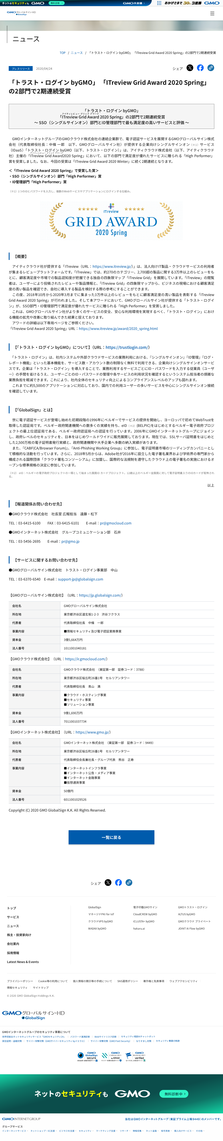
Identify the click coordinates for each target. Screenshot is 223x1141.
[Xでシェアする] (189, 68)
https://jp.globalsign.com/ (100, 595)
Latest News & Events (23, 962)
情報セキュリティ (17, 987)
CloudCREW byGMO (145, 914)
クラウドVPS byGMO (100, 921)
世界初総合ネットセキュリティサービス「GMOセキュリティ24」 (34, 1036)
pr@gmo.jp (70, 541)
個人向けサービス (183, 1130)
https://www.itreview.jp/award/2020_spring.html (118, 328)
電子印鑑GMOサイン (145, 907)
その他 (199, 1130)
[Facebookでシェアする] (200, 68)
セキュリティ (85, 1130)
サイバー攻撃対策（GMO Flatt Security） (111, 1041)
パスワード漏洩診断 (80, 1036)
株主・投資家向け (19, 935)
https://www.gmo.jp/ (92, 732)
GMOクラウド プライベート (194, 921)
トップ (11, 908)
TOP (63, 52)
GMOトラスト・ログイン (193, 907)
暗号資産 (165, 1130)
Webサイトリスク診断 (106, 1036)
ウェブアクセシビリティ (183, 981)
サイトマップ (41, 987)
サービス (13, 917)
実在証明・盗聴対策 (12, 1041)
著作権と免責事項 (153, 981)
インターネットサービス (14, 1130)
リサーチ (124, 1130)
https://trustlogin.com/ (127, 347)
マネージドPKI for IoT (101, 914)
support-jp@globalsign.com (80, 579)
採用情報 (13, 953)
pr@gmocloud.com (116, 523)
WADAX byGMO (97, 928)
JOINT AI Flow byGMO (191, 928)
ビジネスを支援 (66, 1130)
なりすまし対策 (143, 1041)
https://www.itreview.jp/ (112, 266)
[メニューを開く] (212, 13)
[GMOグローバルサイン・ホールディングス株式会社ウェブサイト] (33, 1018)
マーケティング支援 (105, 1130)
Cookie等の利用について (53, 981)
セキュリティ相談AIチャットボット (138, 1036)
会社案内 (13, 943)
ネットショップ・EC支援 (42, 1130)
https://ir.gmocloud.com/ (85, 658)
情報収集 (137, 1130)
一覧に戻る (111, 837)
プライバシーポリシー (20, 981)
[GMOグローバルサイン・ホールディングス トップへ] (21, 13)
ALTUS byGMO (186, 914)
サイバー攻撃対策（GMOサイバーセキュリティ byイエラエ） (56, 1041)
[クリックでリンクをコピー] (210, 68)
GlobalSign (94, 907)
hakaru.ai (139, 928)
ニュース (77, 52)
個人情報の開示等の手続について (92, 981)
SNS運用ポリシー (127, 981)
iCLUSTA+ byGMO (143, 921)
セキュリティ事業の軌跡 (168, 1040)
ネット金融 (151, 1130)
